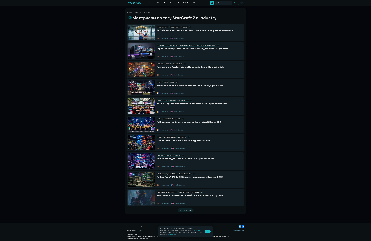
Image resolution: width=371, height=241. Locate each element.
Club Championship (170, 100)
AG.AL (159, 100)
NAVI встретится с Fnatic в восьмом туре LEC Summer (184, 140)
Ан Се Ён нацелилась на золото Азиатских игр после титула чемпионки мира (195, 30)
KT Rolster (177, 155)
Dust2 (172, 82)
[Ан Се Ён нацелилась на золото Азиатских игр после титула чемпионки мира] (141, 32)
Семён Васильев (179, 38)
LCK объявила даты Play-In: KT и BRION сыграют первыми (185, 158)
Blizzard (168, 64)
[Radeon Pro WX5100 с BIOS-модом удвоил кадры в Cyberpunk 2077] (141, 179)
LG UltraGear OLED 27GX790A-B (167, 45)
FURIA (178, 119)
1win (159, 82)
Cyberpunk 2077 (171, 174)
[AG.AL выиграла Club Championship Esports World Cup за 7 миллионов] (141, 106)
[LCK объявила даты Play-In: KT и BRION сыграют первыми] (141, 161)
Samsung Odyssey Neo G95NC (206, 45)
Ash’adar (160, 64)
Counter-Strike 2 (183, 100)
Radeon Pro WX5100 (185, 174)
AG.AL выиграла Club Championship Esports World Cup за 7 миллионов (192, 103)
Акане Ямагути (174, 27)
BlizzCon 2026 (177, 64)
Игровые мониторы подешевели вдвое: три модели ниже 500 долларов (192, 48)
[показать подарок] (212, 3)
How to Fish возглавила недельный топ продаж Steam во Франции (190, 195)
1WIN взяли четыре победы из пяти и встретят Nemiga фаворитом (190, 85)
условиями (196, 231)
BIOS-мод (161, 174)
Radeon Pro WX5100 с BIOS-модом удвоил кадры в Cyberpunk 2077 (190, 177)
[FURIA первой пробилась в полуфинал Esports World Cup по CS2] (141, 124)
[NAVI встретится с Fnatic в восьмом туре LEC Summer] (141, 142)
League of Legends (170, 137)
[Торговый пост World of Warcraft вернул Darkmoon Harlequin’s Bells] (141, 69)
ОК (208, 231)
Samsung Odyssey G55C (187, 45)
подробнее (171, 235)
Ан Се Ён (184, 27)
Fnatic (160, 137)
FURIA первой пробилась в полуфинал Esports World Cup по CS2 (189, 122)
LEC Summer (182, 137)
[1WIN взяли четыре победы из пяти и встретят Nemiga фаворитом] (141, 87)
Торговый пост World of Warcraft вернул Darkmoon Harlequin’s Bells (191, 67)
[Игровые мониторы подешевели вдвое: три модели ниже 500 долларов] (141, 51)
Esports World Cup (168, 119)
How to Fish (195, 192)
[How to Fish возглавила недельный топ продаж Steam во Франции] (141, 197)
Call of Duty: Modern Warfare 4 (167, 192)
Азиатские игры (163, 27)
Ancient (165, 82)
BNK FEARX (161, 155)
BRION (169, 155)
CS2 (159, 119)
